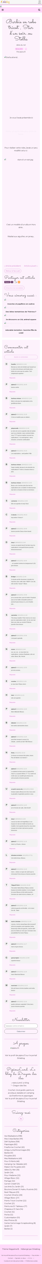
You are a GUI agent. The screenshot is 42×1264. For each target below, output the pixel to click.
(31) (12, 1184)
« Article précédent (12, 266)
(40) (15, 1164)
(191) (13, 1139)
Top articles (35, 1255)
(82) (10, 1144)
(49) (13, 1158)
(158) (12, 1142)
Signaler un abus (20, 1258)
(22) (15, 1201)
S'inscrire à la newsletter (14, 288)
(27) (11, 1198)
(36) (11, 1170)
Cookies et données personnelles (13, 1261)
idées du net (21, 45)
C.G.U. (30, 1258)
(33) (12, 1175)
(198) (13, 1136)
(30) (20, 1189)
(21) (9, 1203)
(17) (15, 1206)
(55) (17, 1150)
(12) (9, 1212)
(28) (13, 1195)
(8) (20, 1223)
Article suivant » (31, 266)
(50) (10, 1156)
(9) (10, 1220)
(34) (8, 1173)
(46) (11, 1161)
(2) (8, 1229)
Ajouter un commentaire (21, 357)
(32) (11, 1178)
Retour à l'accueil (13, 271)
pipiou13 (22, 1099)
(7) (8, 1226)
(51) (8, 1153)
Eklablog (36, 1249)
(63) (14, 1147)
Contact (10, 1258)
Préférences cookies (31, 1261)
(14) (13, 1209)
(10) (12, 1218)
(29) (11, 1192)
